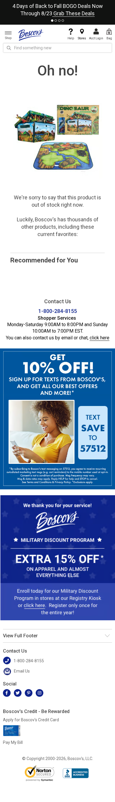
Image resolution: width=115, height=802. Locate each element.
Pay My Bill (13, 742)
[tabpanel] (57, 8)
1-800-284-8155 (57, 311)
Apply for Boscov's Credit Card (31, 719)
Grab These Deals (73, 13)
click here (99, 338)
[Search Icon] (9, 48)
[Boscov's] (31, 34)
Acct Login (96, 38)
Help (71, 38)
